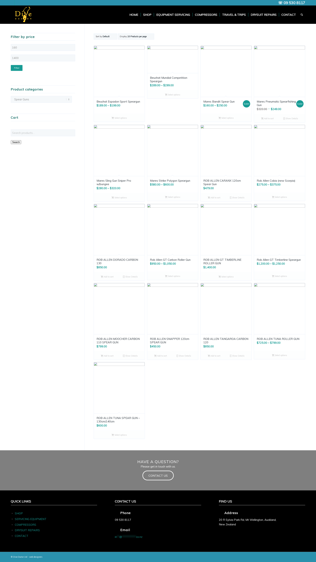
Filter (16, 67)
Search (16, 142)
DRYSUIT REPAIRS (27, 530)
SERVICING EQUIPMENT (30, 519)
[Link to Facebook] (11, 2)
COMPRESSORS (26, 524)
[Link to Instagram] (17, 2)
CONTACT (21, 536)
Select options (120, 118)
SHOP (19, 513)
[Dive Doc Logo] (24, 14)
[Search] (301, 14)
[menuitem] (134, 14)
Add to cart (268, 118)
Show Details (291, 118)
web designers (35, 557)
